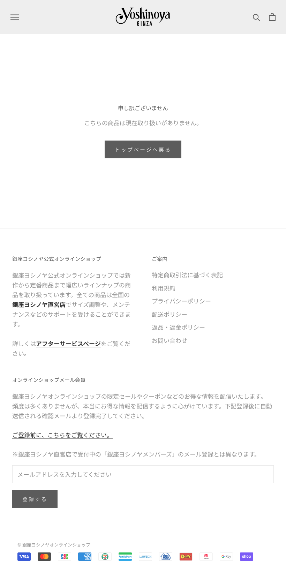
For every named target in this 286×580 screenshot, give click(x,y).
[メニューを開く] (14, 16)
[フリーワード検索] (256, 17)
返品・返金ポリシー (178, 327)
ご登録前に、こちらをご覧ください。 (62, 434)
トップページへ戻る (143, 149)
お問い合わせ (169, 340)
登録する (34, 499)
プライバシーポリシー (181, 300)
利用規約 (163, 288)
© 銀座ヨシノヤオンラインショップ (53, 544)
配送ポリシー (169, 314)
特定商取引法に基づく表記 (187, 274)
